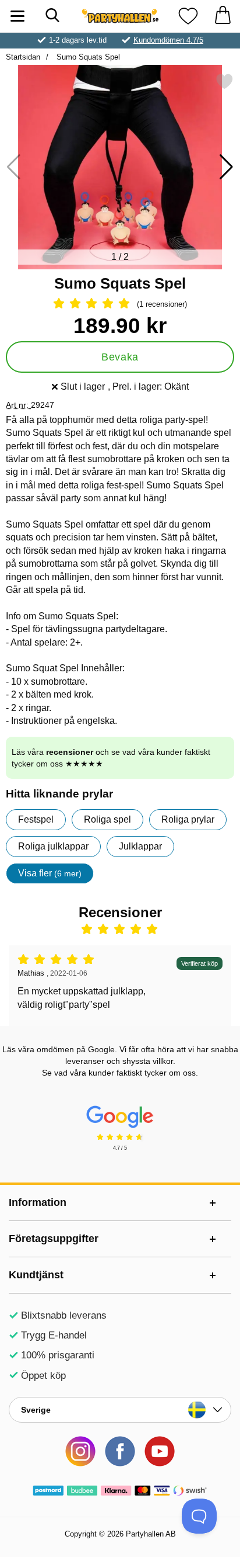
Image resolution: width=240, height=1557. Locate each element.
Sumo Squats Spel (87, 57)
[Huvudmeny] (17, 16)
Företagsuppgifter (53, 1238)
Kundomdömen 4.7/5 (168, 40)
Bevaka (119, 357)
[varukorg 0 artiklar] (222, 16)
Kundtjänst (36, 1275)
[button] (226, 167)
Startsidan (23, 57)
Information (37, 1202)
